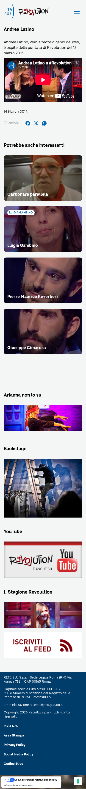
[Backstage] (43, 488)
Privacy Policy (14, 745)
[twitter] (36, 123)
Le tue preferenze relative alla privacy (36, 779)
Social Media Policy (18, 754)
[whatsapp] (44, 123)
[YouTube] (43, 560)
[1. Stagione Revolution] (43, 615)
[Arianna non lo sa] (43, 418)
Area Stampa (14, 735)
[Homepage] (9, 11)
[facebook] (28, 123)
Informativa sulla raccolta (18, 785)
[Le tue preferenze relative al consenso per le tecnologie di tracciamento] (78, 781)
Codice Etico (13, 764)
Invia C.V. (11, 726)
